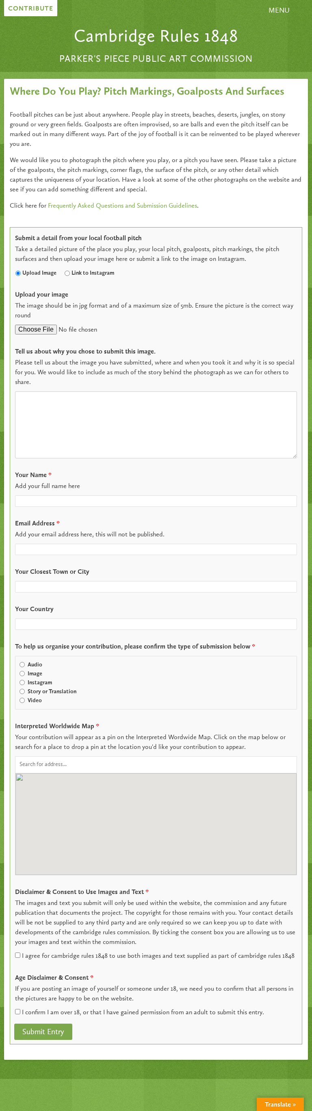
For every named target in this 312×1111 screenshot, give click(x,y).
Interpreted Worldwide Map (57, 726)
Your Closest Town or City (52, 572)
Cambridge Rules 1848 (156, 37)
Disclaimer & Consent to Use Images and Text (82, 892)
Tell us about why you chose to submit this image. (85, 352)
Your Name (33, 475)
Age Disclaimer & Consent (54, 978)
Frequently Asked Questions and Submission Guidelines (122, 206)
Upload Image (39, 273)
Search (257, 13)
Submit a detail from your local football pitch (78, 238)
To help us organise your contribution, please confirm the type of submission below (135, 647)
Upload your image (41, 295)
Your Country (34, 609)
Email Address (37, 524)
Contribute (30, 9)
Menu (279, 10)
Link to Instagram (93, 273)
